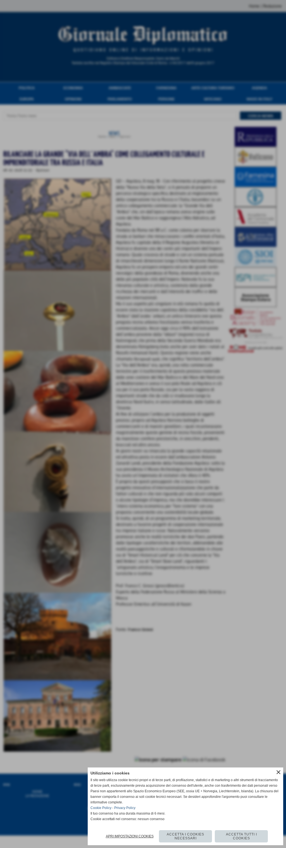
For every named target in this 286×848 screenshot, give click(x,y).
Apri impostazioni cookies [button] (130, 836)
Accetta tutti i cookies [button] (241, 836)
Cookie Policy (100, 808)
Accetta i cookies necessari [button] (185, 836)
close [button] (278, 772)
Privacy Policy (124, 808)
